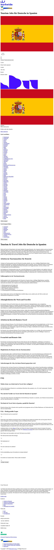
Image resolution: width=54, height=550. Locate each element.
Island (4, 213)
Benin (4, 218)
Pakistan (5, 209)
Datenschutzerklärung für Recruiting (11, 543)
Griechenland (6, 143)
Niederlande (6, 137)
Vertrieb (5, 230)
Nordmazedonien (7, 214)
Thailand (5, 156)
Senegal (5, 197)
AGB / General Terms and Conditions (11, 545)
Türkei (4, 148)
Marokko (5, 174)
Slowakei (5, 185)
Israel (4, 193)
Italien (4, 155)
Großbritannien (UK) (8, 158)
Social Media (6, 237)
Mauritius (5, 212)
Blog (14, 428)
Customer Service (7, 234)
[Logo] (27, 3)
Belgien (5, 163)
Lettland (5, 172)
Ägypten (5, 151)
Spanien (5, 142)
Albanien (5, 161)
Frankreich (5, 138)
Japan (4, 205)
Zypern (5, 153)
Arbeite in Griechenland (8, 502)
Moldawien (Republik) (8, 176)
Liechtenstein (6, 204)
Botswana (5, 217)
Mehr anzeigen (4, 221)
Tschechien (5, 160)
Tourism (5, 228)
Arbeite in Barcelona (8, 503)
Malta (4, 147)
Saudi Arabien (6, 203)
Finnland (5, 200)
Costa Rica (5, 167)
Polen (4, 141)
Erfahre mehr (3, 496)
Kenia (4, 194)
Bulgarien (5, 149)
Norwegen (5, 211)
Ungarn (5, 139)
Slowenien (5, 180)
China (4, 162)
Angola (5, 216)
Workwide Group (13, 548)
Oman (4, 202)
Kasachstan (5, 208)
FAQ (4, 511)
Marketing (5, 229)
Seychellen (5, 191)
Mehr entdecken (4, 131)
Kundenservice (6, 233)
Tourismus (5, 226)
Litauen (5, 170)
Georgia (5, 198)
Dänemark (5, 166)
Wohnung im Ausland (28, 429)
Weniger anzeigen (4, 462)
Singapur (5, 184)
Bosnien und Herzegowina (9, 165)
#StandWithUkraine (7, 8)
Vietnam (5, 189)
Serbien (5, 183)
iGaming (5, 235)
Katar (4, 195)
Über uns (5, 512)
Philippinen (5, 181)
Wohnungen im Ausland (8, 506)
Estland (5, 169)
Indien (4, 171)
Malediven (5, 190)
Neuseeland (6, 207)
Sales (4, 231)
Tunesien (5, 188)
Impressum (5, 546)
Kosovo (5, 179)
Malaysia (5, 177)
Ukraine (5, 186)
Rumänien (5, 144)
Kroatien (5, 152)
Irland (4, 175)
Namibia (5, 199)
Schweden (5, 157)
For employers (6, 513)
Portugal (5, 146)
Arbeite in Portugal (7, 501)
